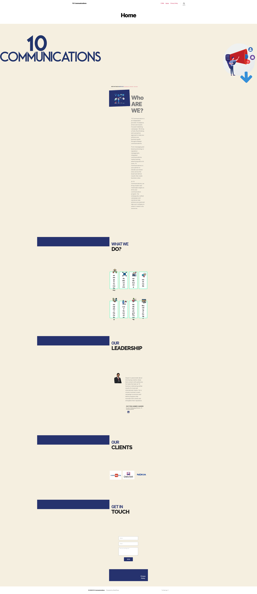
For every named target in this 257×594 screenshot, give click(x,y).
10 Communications (79, 3)
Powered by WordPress (112, 590)
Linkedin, (131, 86)
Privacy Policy (174, 3)
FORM (162, 3)
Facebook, (126, 86)
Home (167, 3)
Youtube (136, 86)
